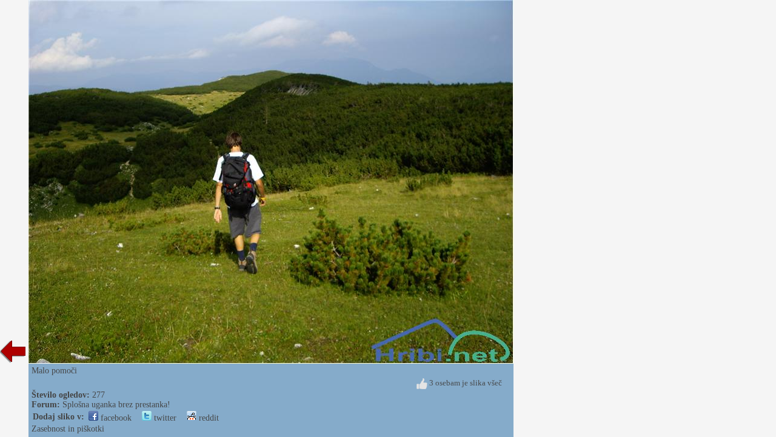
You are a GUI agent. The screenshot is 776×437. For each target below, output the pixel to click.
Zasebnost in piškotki (68, 428)
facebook (115, 417)
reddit (207, 417)
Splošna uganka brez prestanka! (116, 404)
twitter (164, 417)
